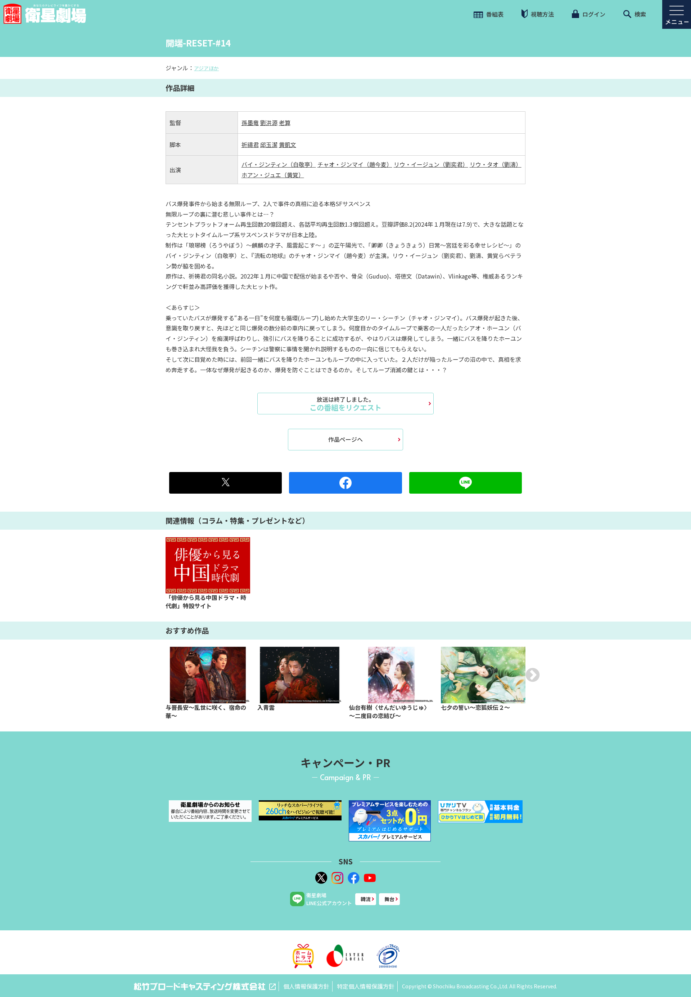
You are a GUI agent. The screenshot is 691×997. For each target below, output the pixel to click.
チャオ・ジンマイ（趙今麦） (354, 164)
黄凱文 (287, 144)
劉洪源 (268, 122)
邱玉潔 (268, 144)
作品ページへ (345, 439)
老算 (284, 122)
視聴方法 (541, 14)
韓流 (366, 899)
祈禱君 (250, 144)
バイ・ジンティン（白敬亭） (278, 164)
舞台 (389, 899)
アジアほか (206, 68)
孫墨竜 (250, 122)
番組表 (494, 14)
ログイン (593, 14)
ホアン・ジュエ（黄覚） (272, 174)
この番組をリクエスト (345, 403)
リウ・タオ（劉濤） (495, 164)
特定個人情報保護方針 (365, 986)
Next (532, 675)
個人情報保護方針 (306, 986)
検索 (639, 14)
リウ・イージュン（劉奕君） (431, 164)
